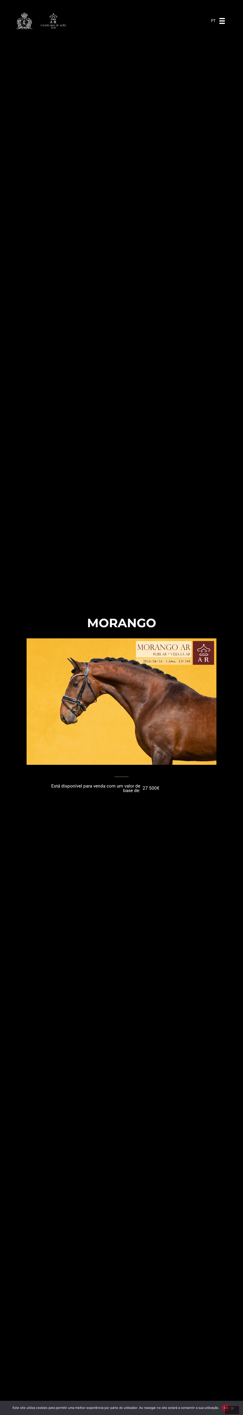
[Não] (232, 1410)
